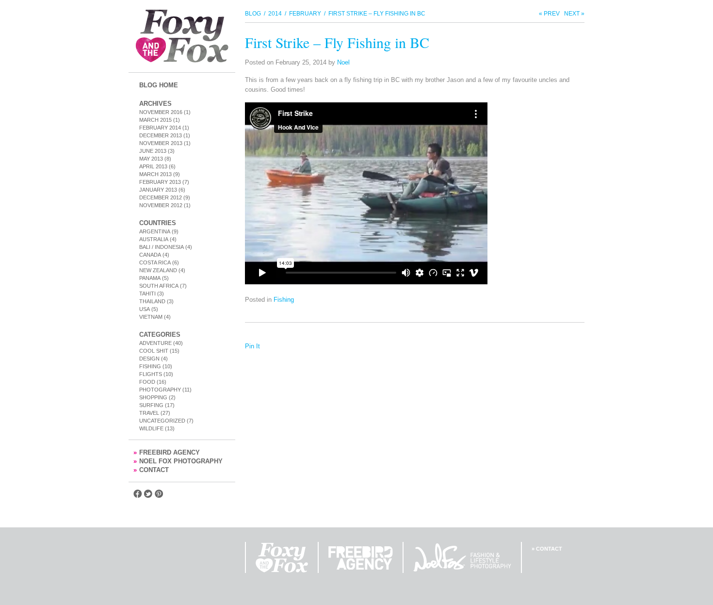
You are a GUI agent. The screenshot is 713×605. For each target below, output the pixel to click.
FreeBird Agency (166, 452)
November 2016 (160, 112)
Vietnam (150, 317)
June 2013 (152, 151)
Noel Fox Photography (178, 461)
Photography (160, 389)
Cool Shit (153, 351)
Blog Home (158, 85)
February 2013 (160, 182)
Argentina (154, 231)
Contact (151, 470)
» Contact (547, 549)
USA (144, 309)
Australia (153, 239)
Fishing (150, 366)
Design (149, 358)
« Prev (549, 13)
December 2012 (160, 197)
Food (147, 382)
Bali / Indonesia (161, 247)
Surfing (151, 405)
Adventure (155, 343)
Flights (150, 374)
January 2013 (158, 190)
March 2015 (155, 120)
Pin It (252, 346)
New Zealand (158, 270)
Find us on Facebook (137, 494)
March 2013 (155, 174)
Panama (150, 278)
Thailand (152, 301)
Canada (150, 255)
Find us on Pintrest (159, 494)
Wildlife (151, 428)
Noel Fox (462, 557)
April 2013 (153, 166)
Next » (574, 13)
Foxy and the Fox (182, 36)
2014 (275, 13)
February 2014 (160, 128)
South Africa (158, 286)
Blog (253, 13)
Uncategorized (162, 421)
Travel (149, 413)
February (305, 13)
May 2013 (151, 159)
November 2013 (160, 143)
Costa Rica (155, 262)
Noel (343, 62)
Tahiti (147, 293)
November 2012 (160, 205)
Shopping (153, 397)
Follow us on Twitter (148, 494)
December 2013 (160, 135)
